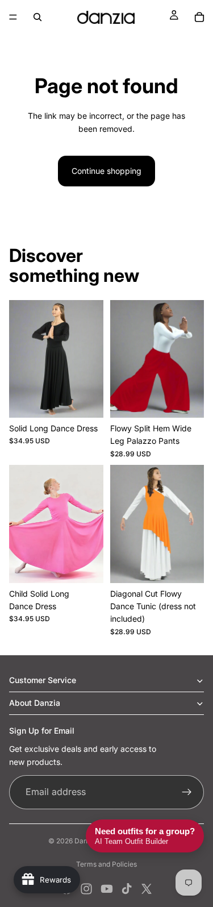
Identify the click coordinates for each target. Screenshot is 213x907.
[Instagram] (86, 889)
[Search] (37, 17)
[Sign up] (187, 792)
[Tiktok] (126, 889)
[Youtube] (107, 889)
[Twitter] (146, 889)
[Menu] (13, 17)
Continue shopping (106, 171)
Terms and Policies (106, 864)
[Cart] (199, 17)
